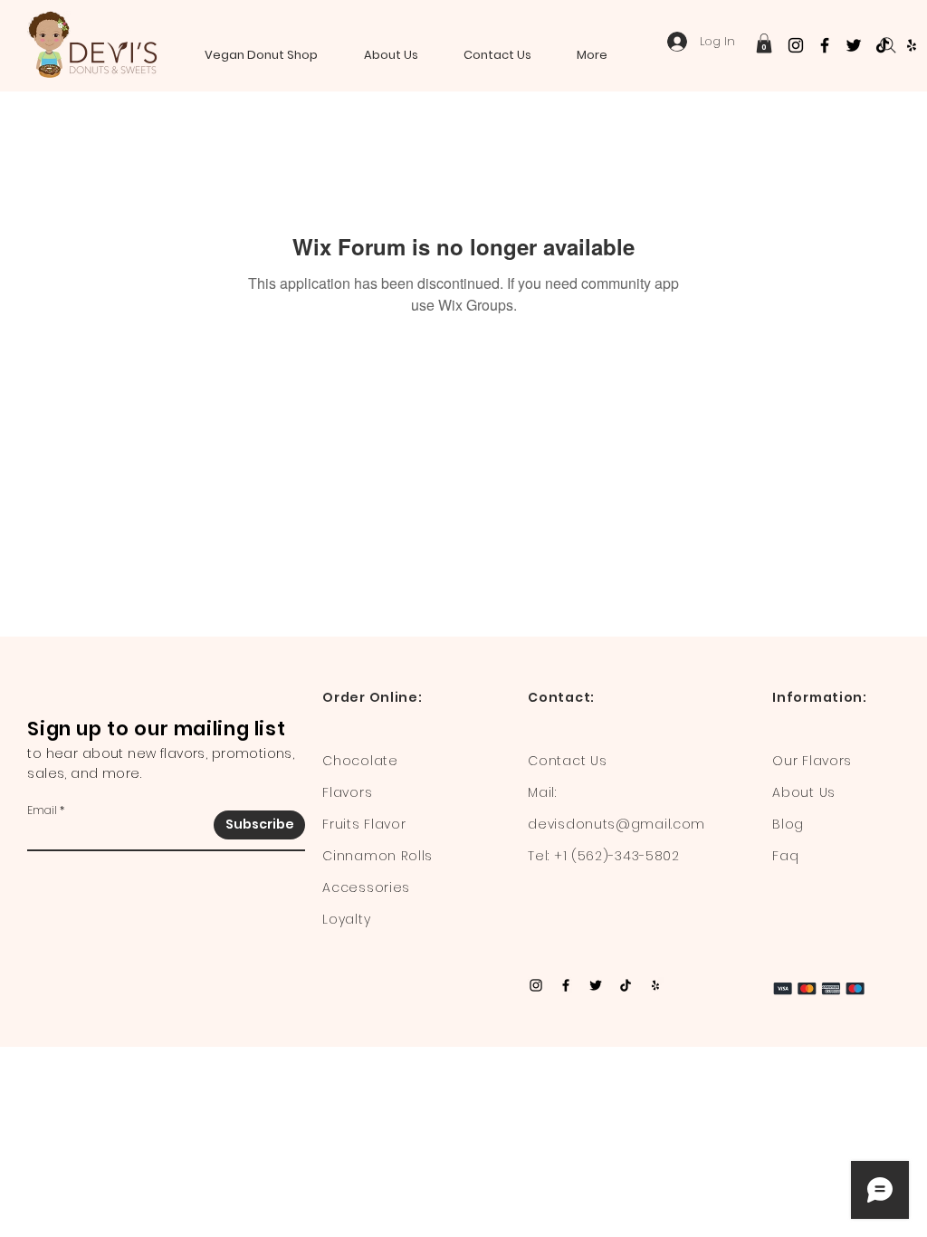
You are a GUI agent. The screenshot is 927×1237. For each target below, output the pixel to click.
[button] (764, 43)
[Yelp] (912, 45)
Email (42, 810)
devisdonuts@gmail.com (616, 824)
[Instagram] (796, 45)
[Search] (888, 45)
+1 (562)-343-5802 (617, 856)
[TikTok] (625, 985)
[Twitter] (854, 45)
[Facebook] (825, 45)
